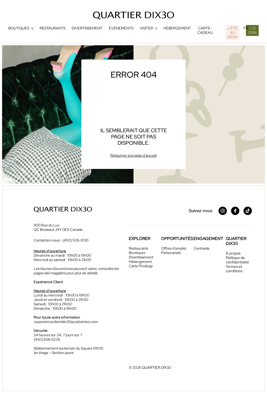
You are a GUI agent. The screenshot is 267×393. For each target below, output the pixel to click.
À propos (233, 253)
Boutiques (18, 28)
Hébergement (177, 28)
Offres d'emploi (173, 248)
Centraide (201, 248)
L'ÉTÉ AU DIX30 (232, 32)
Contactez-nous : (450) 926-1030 (61, 240)
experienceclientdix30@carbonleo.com (66, 321)
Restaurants (52, 28)
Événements (121, 28)
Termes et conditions (234, 268)
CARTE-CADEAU (205, 30)
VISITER (146, 28)
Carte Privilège (141, 266)
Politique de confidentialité (237, 259)
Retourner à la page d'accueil (133, 155)
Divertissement (87, 28)
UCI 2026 (252, 30)
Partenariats (171, 252)
